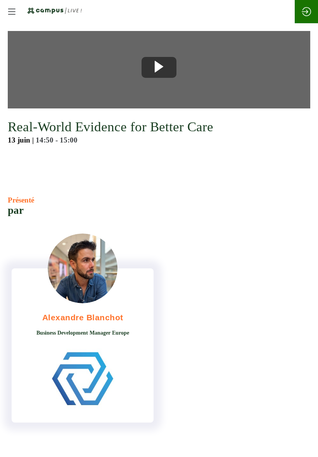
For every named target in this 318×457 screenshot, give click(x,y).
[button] (11, 11)
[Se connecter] (306, 11)
